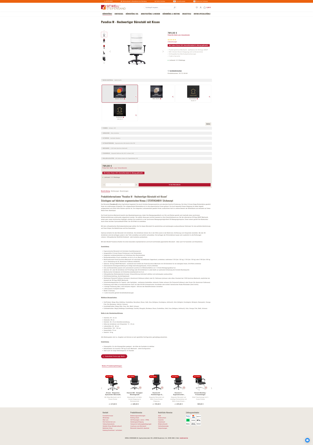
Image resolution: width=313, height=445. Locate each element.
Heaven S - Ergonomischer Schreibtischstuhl (178, 394)
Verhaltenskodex (163, 426)
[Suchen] (174, 7)
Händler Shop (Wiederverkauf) (112, 426)
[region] (132, 51)
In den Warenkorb (174, 185)
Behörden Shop (107, 428)
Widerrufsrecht (162, 424)
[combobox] (158, 7)
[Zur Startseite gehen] (113, 7)
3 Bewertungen (172, 42)
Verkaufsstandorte (108, 424)
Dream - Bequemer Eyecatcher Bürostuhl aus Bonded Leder (112, 394)
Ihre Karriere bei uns (109, 422)
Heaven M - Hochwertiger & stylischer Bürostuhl (156, 394)
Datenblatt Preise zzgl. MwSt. (115, 356)
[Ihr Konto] (201, 7)
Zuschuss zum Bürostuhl (138, 426)
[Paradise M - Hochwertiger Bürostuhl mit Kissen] (136, 49)
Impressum (161, 422)
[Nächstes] (163, 51)
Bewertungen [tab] (124, 191)
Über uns (105, 420)
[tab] (105, 191)
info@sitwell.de (184, 438)
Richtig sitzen (134, 418)
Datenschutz (162, 418)
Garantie (161, 420)
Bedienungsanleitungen (137, 416)
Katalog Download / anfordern (112, 430)
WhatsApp (106, 418)
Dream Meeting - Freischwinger (200, 393)
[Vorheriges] (110, 51)
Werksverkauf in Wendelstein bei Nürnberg (134, 1)
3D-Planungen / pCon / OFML (139, 420)
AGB (159, 416)
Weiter (208, 124)
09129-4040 (109, 1)
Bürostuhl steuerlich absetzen (139, 428)
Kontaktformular (108, 416)
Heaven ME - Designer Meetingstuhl (135, 393)
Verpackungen (162, 428)
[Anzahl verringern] (104, 184)
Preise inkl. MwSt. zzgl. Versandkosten (179, 35)
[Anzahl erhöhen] (136, 184)
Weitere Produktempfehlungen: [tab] (112, 366)
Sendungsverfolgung (137, 422)
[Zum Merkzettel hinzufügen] (118, 387)
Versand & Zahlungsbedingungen (140, 424)
